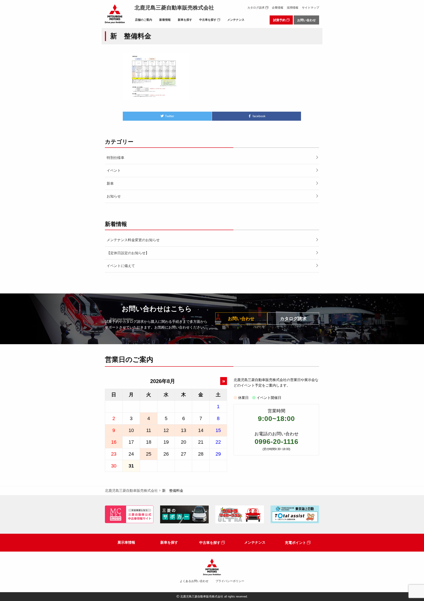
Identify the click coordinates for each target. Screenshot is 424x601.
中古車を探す (208, 19)
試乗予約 (279, 20)
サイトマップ (310, 7)
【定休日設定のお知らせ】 (128, 253)
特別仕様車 (115, 158)
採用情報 (292, 7)
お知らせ (114, 196)
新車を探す (185, 19)
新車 (110, 183)
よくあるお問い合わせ (194, 581)
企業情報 (277, 7)
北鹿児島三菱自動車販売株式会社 (174, 8)
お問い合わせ (306, 20)
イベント (114, 170)
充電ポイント (296, 543)
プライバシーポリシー (230, 581)
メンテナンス (235, 19)
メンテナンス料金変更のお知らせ (133, 240)
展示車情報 (126, 542)
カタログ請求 (256, 7)
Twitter (169, 116)
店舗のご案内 (143, 19)
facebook (258, 116)
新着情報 (165, 19)
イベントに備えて (121, 266)
